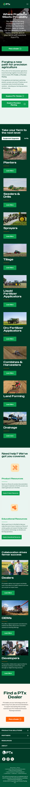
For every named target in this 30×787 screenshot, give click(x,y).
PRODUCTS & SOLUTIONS (12, 730)
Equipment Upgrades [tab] (11, 138)
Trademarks (14, 773)
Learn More (10, 171)
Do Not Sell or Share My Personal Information (15, 769)
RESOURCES (7, 741)
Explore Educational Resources (11, 537)
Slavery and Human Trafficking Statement (15, 771)
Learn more (9, 436)
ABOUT (4, 746)
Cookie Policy (7, 773)
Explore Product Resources (10, 493)
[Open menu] (27, 4)
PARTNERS (6, 735)
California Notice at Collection (15, 770)
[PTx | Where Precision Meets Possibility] (7, 4)
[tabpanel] (15, 292)
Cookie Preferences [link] (22, 773)
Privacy (18, 767)
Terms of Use (13, 767)
